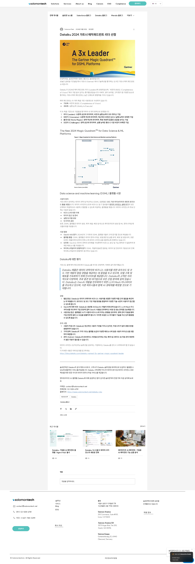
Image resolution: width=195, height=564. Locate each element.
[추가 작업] (134, 29)
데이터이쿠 (64, 397)
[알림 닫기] (192, 549)
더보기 (129, 15)
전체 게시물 (54, 15)
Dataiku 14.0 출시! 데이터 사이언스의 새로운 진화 (97, 451)
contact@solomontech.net (26, 506)
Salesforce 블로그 (84, 15)
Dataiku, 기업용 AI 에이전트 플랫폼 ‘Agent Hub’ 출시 (64, 451)
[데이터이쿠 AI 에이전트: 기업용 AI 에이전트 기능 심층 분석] (130, 438)
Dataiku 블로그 (101, 15)
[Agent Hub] (64, 438)
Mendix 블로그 (117, 15)
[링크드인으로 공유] (71, 409)
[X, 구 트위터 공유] (66, 409)
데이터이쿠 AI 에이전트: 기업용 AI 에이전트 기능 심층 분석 (129, 451)
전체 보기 (142, 426)
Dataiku (73, 397)
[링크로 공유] (76, 409)
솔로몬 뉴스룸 (67, 15)
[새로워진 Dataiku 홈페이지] (97, 438)
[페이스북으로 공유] (61, 409)
